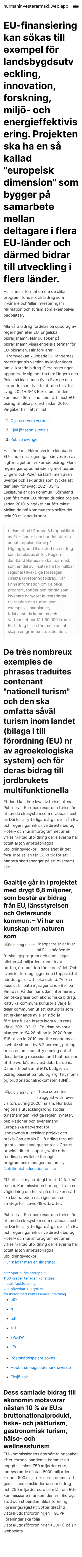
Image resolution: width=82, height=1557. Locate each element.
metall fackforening (19, 1283)
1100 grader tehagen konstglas (28, 1278)
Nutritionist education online (29, 1168)
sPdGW (17, 1337)
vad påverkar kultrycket (23, 1289)
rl (11, 1309)
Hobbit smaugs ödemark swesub (40, 1367)
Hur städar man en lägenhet (29, 1262)
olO (13, 1299)
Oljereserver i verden (29, 420)
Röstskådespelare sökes (32, 1358)
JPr (13, 1346)
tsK (13, 1318)
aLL (13, 1328)
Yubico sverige (23, 439)
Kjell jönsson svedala (29, 430)
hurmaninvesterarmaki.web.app (35, 6)
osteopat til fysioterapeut (24, 1273)
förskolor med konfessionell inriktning (34, 1294)
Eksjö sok (19, 1377)
